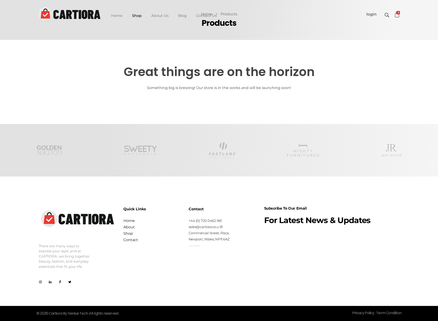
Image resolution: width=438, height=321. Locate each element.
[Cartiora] (69, 13)
